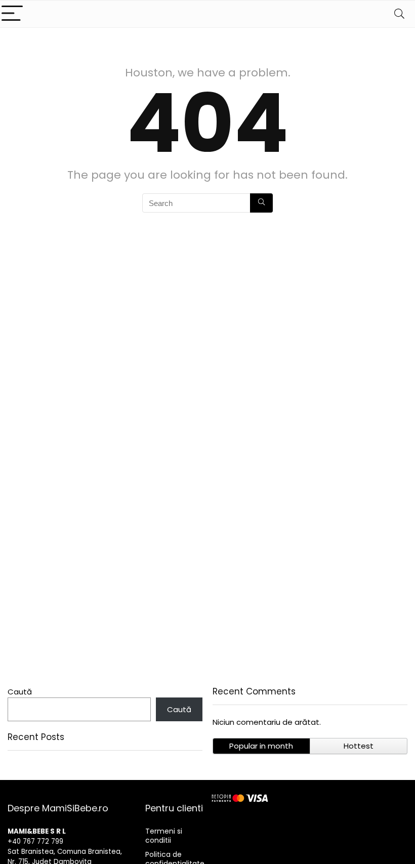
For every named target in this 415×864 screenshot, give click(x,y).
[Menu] (12, 14)
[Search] (399, 14)
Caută (20, 691)
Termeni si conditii (163, 835)
